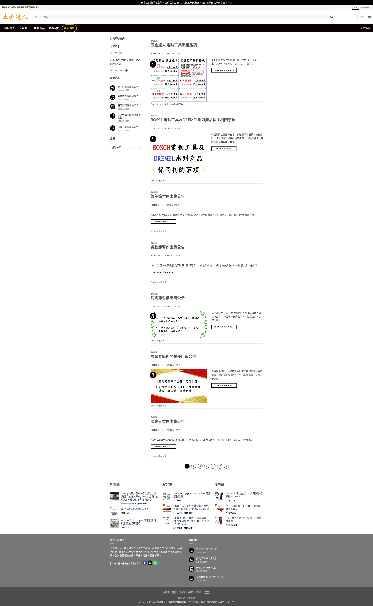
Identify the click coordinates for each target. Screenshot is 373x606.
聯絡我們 (365, 7)
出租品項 (154, 41)
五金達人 (161, 602)
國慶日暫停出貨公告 (128, 126)
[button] (362, 17)
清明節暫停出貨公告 (128, 105)
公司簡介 (24, 28)
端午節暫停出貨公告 (128, 86)
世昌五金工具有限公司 (177, 602)
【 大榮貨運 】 (117, 53)
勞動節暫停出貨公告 (128, 96)
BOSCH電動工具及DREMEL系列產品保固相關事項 (193, 120)
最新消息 (355, 7)
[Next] (226, 466)
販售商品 (39, 28)
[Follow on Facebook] (144, 562)
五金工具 (179, 104)
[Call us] (155, 562)
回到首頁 (9, 28)
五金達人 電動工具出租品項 (174, 45)
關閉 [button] (230, 2)
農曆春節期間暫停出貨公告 (129, 116)
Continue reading (224, 70)
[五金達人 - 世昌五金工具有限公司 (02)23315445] (15, 17)
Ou (178, 53)
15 (219, 466)
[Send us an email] (150, 562)
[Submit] (331, 16)
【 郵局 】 (115, 46)
